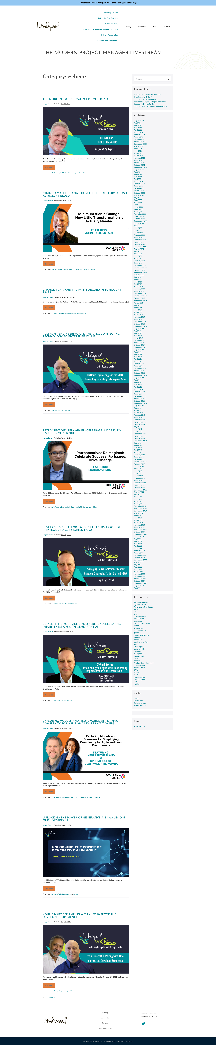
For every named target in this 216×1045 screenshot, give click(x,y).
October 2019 (139, 298)
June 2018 (138, 333)
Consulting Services (110, 13)
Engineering (56, 410)
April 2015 (138, 410)
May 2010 (138, 518)
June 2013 (138, 445)
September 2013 (140, 441)
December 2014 (140, 420)
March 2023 (138, 207)
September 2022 (140, 221)
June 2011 (138, 497)
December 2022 (140, 214)
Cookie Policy (129, 1041)
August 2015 (139, 406)
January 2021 (139, 263)
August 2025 (139, 146)
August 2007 (139, 585)
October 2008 (139, 557)
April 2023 (138, 204)
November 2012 (140, 462)
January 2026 (139, 137)
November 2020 (140, 268)
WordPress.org (140, 705)
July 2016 (137, 380)
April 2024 (138, 179)
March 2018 (138, 338)
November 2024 (140, 162)
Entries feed (138, 700)
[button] (175, 26)
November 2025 (140, 141)
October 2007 (139, 581)
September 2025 (140, 144)
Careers (105, 1023)
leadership (76, 313)
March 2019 (138, 314)
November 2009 (140, 529)
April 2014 (138, 431)
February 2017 (139, 363)
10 (49, 997)
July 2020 (137, 277)
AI (52, 604)
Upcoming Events (74, 173)
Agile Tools (73, 797)
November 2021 (140, 242)
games (136, 632)
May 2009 (138, 543)
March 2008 (138, 571)
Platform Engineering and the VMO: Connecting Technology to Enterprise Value (81, 335)
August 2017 (139, 349)
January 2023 (139, 212)
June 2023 (138, 200)
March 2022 (138, 233)
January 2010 (139, 527)
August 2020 (139, 275)
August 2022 (139, 223)
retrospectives (139, 668)
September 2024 (140, 167)
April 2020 (138, 284)
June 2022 (138, 226)
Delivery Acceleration (109, 35)
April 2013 (138, 450)
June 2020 (138, 279)
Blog (53, 313)
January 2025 (139, 160)
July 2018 (137, 331)
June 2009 (138, 541)
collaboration (67, 269)
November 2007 (140, 578)
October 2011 (139, 487)
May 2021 (138, 256)
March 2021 (138, 258)
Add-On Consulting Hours (107, 40)
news (136, 658)
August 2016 (139, 377)
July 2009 (137, 539)
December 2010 (140, 506)
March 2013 (138, 452)
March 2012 (138, 476)
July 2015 (137, 408)
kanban (137, 637)
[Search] (168, 79)
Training (128, 26)
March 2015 (138, 412)
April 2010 (138, 520)
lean (135, 644)
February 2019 (139, 317)
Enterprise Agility (140, 630)
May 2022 (138, 228)
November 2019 (140, 296)
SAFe (136, 670)
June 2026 (138, 125)
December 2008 (140, 555)
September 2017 (140, 347)
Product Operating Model (144, 663)
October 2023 (139, 193)
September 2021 (140, 247)
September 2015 (140, 403)
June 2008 (138, 567)
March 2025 (138, 156)
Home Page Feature (141, 635)
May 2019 (138, 310)
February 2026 (139, 134)
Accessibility (118, 1041)
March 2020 (138, 286)
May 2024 (138, 177)
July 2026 (137, 123)
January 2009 (139, 553)
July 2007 (137, 588)
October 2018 (139, 324)
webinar (84, 173)
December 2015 (140, 396)
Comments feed (140, 703)
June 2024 (138, 174)
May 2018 (138, 335)
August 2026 (139, 120)
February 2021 (139, 261)
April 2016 (138, 387)
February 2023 (139, 209)
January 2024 (139, 186)
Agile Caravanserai (141, 602)
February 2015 (139, 415)
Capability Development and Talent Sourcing (100, 29)
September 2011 (140, 490)
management (139, 656)
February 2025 (139, 158)
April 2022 (138, 230)
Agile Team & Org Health (60, 507)
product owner (139, 665)
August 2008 (139, 562)
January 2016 (139, 394)
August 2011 (139, 492)
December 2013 (140, 433)
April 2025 (138, 153)
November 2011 (140, 485)
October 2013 (139, 438)
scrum (88, 507)
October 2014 (139, 424)
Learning (137, 651)
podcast (137, 660)
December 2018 (140, 321)
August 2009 (139, 536)
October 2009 (139, 532)
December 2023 (140, 188)
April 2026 (138, 130)
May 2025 (138, 151)
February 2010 (139, 525)
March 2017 (138, 361)
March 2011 (138, 501)
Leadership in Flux (141, 642)
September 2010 (140, 511)
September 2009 (140, 534)
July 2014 (137, 427)
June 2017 (138, 354)
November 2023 (140, 191)
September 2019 (140, 300)
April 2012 (138, 473)
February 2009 (139, 550)
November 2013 (140, 436)
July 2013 (137, 443)
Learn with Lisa (139, 649)
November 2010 (140, 508)
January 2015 (139, 417)
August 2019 (139, 303)
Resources (142, 26)
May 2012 (138, 471)
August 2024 (139, 169)
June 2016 (138, 382)
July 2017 (137, 352)
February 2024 (139, 183)
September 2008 (140, 560)
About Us (105, 1018)
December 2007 (140, 576)
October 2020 (139, 270)
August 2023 (139, 195)
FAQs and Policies (105, 1028)
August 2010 (139, 513)
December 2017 (140, 340)
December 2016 (140, 368)
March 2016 (138, 389)
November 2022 (140, 216)
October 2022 (139, 219)
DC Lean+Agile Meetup (60, 173)
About (155, 26)
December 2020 (140, 265)
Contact (167, 26)
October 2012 (139, 464)
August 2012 (139, 466)
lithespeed (57, 604)
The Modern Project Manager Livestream (75, 99)
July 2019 (137, 305)
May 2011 (138, 499)
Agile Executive (140, 604)
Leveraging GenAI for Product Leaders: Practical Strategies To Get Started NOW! (82, 528)
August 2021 (139, 249)
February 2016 (139, 391)
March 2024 (138, 181)
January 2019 (139, 319)
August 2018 (139, 328)
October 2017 (139, 345)
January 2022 (139, 237)
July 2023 (137, 198)
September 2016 (140, 375)
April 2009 (138, 546)
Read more (50, 168)
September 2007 (140, 583)
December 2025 (140, 139)
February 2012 (139, 478)
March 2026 (138, 132)
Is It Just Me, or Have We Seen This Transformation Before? (147, 95)
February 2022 (139, 235)
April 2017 (138, 359)
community (138, 621)
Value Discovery (111, 24)
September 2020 (140, 272)
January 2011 (139, 504)
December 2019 (140, 293)
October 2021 (139, 244)
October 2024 (139, 165)
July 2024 (137, 172)
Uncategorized (67, 604)
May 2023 (138, 202)
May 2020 (138, 282)
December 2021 (140, 240)
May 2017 (138, 356)
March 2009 (138, 548)
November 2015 (140, 398)
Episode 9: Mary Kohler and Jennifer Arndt (150, 106)
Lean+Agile (58, 894)
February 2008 (139, 574)
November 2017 (140, 342)
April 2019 (138, 312)
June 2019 (138, 307)
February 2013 (139, 455)
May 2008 (138, 569)
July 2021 (137, 251)
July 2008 (137, 564)
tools (136, 675)
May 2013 (138, 448)
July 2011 (137, 494)
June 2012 (138, 469)
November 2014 (140, 422)
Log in (136, 698)
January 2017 (139, 366)
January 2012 (139, 480)
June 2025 (138, 148)
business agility (57, 269)
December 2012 (140, 459)
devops (56, 991)
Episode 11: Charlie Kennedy (145, 99)
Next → (54, 997)
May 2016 (138, 385)
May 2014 (138, 429)
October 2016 (139, 373)
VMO (62, 410)
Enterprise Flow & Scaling (108, 18)
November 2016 (140, 370)
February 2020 (139, 289)
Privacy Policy (139, 726)
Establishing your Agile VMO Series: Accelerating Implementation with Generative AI (82, 625)
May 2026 (138, 127)
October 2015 (139, 401)
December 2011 (140, 483)
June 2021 (138, 254)
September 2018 (140, 326)
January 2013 (139, 457)
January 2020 (139, 291)
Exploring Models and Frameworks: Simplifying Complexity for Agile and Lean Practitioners (80, 722)
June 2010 (138, 515)
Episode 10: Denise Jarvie (144, 104)
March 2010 (138, 522)
